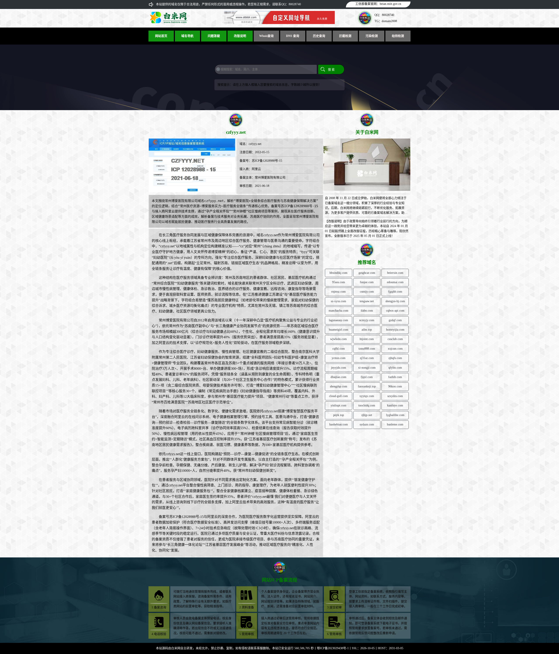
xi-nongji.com (367, 367)
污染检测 (372, 36)
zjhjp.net (366, 415)
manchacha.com (338, 310)
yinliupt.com (338, 405)
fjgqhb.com (395, 291)
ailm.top (367, 329)
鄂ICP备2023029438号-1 (333, 648)
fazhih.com (395, 377)
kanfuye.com (395, 405)
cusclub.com (395, 339)
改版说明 (240, 36)
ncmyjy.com (366, 320)
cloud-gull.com (338, 396)
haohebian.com (338, 424)
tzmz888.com (367, 348)
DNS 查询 (292, 36)
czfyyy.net (255, 144)
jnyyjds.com (338, 367)
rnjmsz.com (338, 291)
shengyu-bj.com (395, 301)
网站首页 (161, 36)
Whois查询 (266, 36)
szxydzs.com (395, 396)
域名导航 (187, 36)
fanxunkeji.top (367, 386)
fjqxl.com (367, 377)
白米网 (175, 648)
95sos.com (338, 282)
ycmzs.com (338, 358)
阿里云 (256, 169)
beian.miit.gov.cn (390, 3)
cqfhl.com (338, 348)
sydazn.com (367, 424)
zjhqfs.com (395, 358)
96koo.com (395, 386)
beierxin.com (395, 272)
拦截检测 (345, 36)
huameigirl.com (338, 329)
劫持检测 (398, 36)
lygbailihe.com (395, 415)
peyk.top (338, 415)
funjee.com (367, 282)
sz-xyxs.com (338, 301)
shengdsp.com (338, 386)
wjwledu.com (338, 339)
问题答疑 (214, 36)
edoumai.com (395, 282)
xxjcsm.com (395, 348)
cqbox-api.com (395, 310)
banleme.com (395, 424)
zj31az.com (367, 358)
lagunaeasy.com (338, 320)
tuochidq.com (366, 405)
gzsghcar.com (367, 272)
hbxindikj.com (338, 272)
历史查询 (319, 36)
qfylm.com (395, 367)
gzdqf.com (395, 320)
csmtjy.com (367, 291)
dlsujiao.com (338, 377)
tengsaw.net (367, 301)
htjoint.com (367, 339)
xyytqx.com (366, 396)
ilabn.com (367, 310)
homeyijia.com (395, 329)
